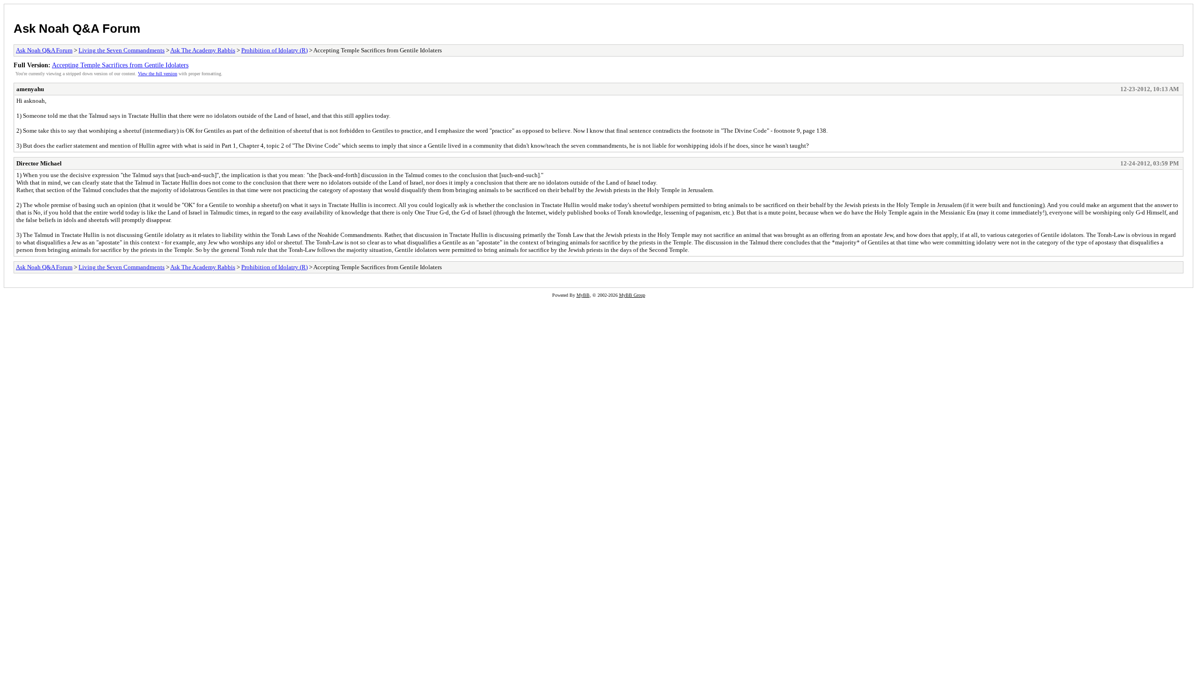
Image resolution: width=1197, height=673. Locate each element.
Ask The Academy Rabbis (202, 50)
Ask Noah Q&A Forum (77, 28)
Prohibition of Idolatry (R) (274, 50)
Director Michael (39, 163)
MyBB (583, 295)
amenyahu (30, 89)
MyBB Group (632, 295)
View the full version (157, 73)
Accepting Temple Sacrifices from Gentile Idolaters (120, 65)
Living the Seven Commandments (122, 50)
